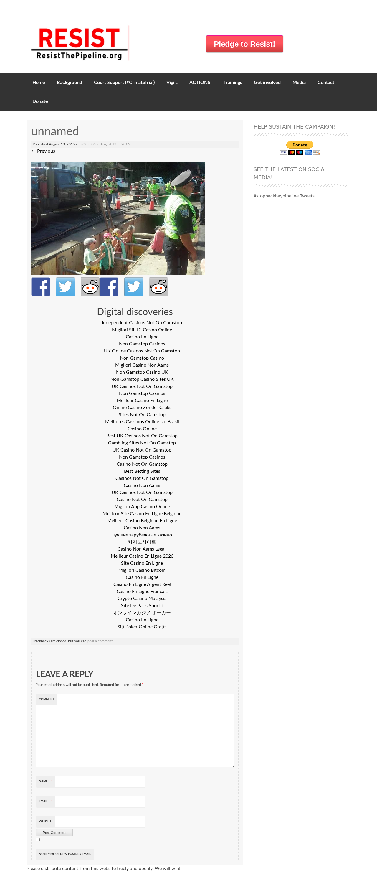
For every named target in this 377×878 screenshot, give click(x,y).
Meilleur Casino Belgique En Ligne (142, 520)
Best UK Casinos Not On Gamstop (142, 436)
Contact (326, 82)
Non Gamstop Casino (142, 358)
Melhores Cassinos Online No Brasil (142, 421)
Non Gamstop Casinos (142, 344)
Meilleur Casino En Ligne (142, 400)
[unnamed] (118, 273)
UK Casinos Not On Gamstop (142, 386)
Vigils (172, 82)
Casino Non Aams (142, 485)
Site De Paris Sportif (142, 605)
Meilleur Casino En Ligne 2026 (142, 556)
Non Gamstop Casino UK (142, 372)
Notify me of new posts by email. (65, 854)
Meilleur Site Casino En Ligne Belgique (141, 513)
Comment (46, 699)
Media (299, 82)
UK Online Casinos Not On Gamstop (142, 351)
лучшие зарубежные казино (142, 535)
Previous (43, 151)
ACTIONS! (200, 82)
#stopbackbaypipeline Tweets (284, 196)
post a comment (100, 641)
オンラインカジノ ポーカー (142, 612)
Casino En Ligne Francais (142, 591)
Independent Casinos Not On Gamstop (142, 322)
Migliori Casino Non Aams (142, 365)
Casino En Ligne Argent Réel (142, 584)
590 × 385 (88, 144)
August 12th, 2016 (115, 144)
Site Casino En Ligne (142, 563)
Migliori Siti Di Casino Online (142, 329)
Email (45, 801)
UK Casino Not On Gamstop (142, 450)
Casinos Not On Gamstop (141, 478)
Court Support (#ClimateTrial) (124, 82)
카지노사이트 (142, 542)
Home (38, 82)
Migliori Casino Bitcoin (142, 570)
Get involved (267, 82)
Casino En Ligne (142, 337)
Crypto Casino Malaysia (142, 598)
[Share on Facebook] (40, 286)
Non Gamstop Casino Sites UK (142, 379)
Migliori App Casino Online (142, 506)
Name (45, 781)
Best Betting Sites (142, 471)
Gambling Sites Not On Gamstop (142, 443)
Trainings (233, 82)
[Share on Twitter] (65, 286)
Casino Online (142, 428)
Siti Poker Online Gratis (142, 627)
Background (69, 82)
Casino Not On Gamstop (142, 464)
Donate (40, 101)
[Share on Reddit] (90, 286)
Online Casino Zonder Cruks (142, 407)
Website (45, 821)
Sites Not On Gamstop (142, 414)
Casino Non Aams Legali (142, 549)
